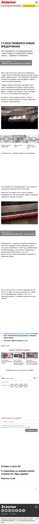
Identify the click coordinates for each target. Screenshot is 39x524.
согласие (4, 427)
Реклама (13, 514)
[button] (37, 519)
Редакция (4, 514)
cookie (16, 520)
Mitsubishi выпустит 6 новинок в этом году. (18, 333)
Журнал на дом (29, 6)
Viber (26, 341)
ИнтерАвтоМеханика (13, 6)
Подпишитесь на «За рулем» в (19, 370)
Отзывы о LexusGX (11, 466)
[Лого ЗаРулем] (8, 2)
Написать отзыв (8, 478)
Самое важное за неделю (11, 418)
